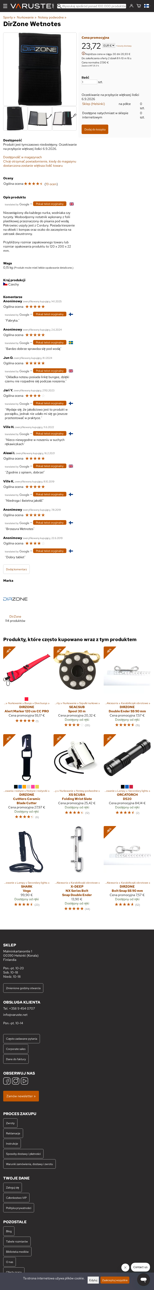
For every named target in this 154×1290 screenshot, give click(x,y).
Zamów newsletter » (21, 1096)
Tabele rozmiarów (17, 1241)
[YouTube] (24, 1081)
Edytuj (93, 1280)
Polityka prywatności (18, 1208)
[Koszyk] (139, 6)
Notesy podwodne (52, 17)
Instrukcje (12, 1143)
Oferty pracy (14, 1272)
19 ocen (51, 184)
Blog (9, 1231)
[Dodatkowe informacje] (83, 54)
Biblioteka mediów (17, 1251)
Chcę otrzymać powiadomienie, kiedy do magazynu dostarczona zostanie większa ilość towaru (39, 163)
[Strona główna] (33, 6)
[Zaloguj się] (131, 6)
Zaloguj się (12, 1187)
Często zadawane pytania (21, 1038)
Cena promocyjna (95, 38)
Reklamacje (13, 1133)
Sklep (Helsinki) (93, 104)
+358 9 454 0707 (22, 1008)
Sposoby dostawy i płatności (23, 1154)
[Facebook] (6, 1081)
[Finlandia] (147, 6)
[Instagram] (15, 1081)
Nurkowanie (26, 17)
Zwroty (10, 1123)
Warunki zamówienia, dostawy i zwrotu (29, 1164)
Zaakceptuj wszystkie (115, 1280)
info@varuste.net (15, 1015)
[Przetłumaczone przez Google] (17, 204)
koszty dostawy (125, 46)
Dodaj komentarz (16, 569)
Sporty (9, 17)
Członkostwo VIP (16, 1198)
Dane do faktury (16, 1059)
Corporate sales (15, 1049)
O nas (9, 1262)
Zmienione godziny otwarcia (23, 988)
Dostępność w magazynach (22, 157)
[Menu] (5, 6)
